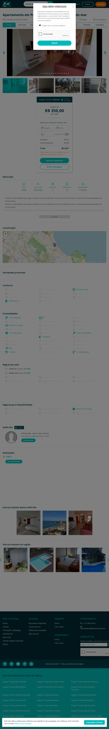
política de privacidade (22, 723)
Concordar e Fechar (94, 722)
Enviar (54, 43)
